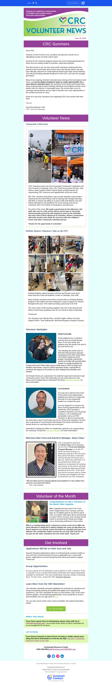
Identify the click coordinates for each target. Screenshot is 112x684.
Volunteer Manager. (63, 577)
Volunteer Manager (72, 380)
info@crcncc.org (56, 649)
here (56, 597)
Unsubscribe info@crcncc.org (56, 667)
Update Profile (46, 669)
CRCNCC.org (70, 649)
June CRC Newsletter (56, 609)
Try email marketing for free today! (56, 680)
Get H (69, 638)
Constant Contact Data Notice (61, 669)
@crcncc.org (39, 623)
